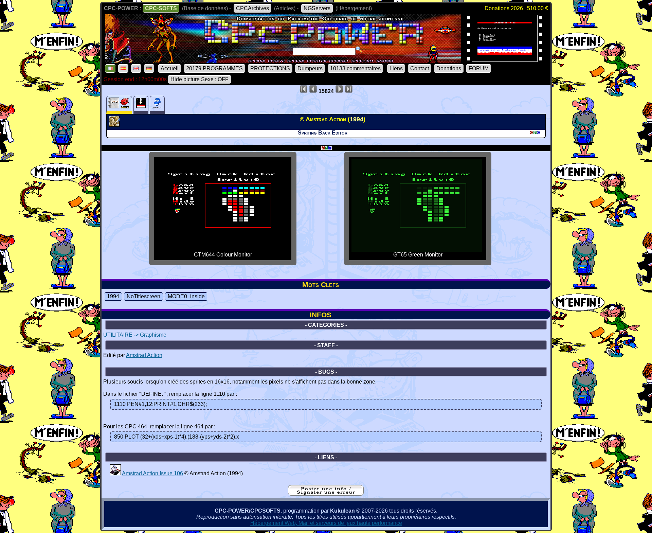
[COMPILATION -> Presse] (115, 473)
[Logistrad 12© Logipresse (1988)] (504, 60)
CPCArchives (252, 8)
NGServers (317, 8)
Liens (396, 68)
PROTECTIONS (270, 68)
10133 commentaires (355, 68)
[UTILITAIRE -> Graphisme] (115, 124)
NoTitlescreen (143, 296)
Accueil (170, 68)
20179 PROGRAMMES (214, 68)
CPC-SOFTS (161, 8)
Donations (448, 68)
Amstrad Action (144, 355)
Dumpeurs (310, 68)
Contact (419, 68)
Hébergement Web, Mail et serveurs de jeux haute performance (326, 523)
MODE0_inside (186, 296)
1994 (113, 296)
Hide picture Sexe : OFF (199, 79)
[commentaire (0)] (157, 105)
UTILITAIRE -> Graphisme (134, 335)
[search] (359, 49)
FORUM (479, 68)
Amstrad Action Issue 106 (152, 473)
